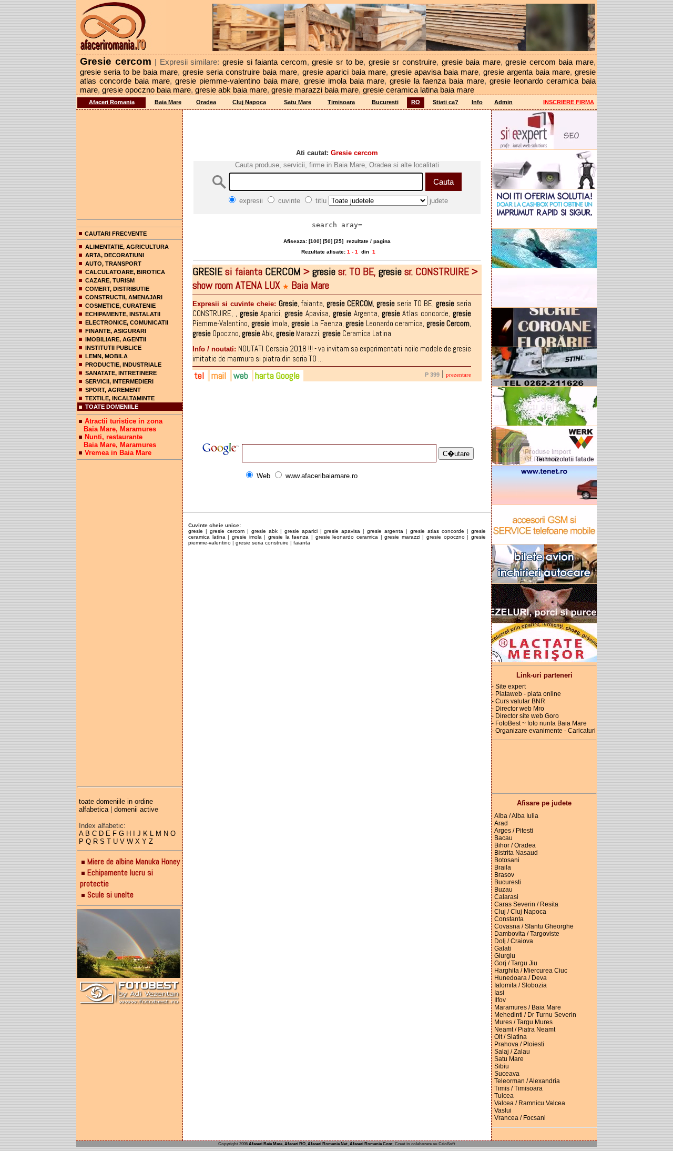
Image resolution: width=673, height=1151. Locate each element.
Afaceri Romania (112, 102)
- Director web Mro (518, 708)
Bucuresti (385, 102)
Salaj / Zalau (512, 1051)
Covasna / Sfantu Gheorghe (534, 926)
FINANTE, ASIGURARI (115, 331)
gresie (195, 531)
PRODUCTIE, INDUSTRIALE (123, 364)
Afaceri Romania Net (328, 1144)
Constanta (509, 919)
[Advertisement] (129, 162)
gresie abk (264, 531)
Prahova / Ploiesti (519, 1044)
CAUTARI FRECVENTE (116, 233)
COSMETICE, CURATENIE (120, 305)
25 (338, 241)
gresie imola (247, 537)
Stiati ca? (445, 102)
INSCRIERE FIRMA (568, 102)
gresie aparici (301, 531)
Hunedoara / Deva (520, 978)
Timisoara (341, 102)
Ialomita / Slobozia (520, 985)
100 (315, 241)
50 (327, 241)
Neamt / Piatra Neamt (524, 1029)
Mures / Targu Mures (523, 1022)
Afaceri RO (294, 1144)
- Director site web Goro (525, 716)
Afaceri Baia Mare (265, 1144)
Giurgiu (504, 956)
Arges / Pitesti (513, 830)
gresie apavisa (342, 531)
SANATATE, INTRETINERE (121, 373)
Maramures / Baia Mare (527, 1007)
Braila (502, 867)
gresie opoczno (445, 537)
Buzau (503, 889)
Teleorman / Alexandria (527, 1081)
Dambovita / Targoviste (526, 933)
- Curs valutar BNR (518, 701)
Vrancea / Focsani (520, 1118)
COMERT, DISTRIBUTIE (117, 289)
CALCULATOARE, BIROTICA (125, 272)
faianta (301, 543)
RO (415, 102)
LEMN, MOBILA (106, 356)
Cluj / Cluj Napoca (520, 911)
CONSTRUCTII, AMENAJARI (123, 297)
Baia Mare (168, 102)
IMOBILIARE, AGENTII (115, 339)
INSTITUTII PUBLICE (113, 348)
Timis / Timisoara (518, 1088)
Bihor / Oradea (515, 845)
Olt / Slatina (510, 1037)
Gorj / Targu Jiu (515, 963)
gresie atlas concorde (437, 531)
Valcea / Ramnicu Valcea (529, 1103)
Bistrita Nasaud (516, 852)
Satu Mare (297, 102)
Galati (502, 948)
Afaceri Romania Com (371, 1144)
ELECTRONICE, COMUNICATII (126, 322)
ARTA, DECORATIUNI (114, 255)
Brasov (504, 875)
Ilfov (500, 1000)
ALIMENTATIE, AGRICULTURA (127, 247)
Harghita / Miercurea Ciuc (530, 970)
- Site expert (509, 686)
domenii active (136, 809)
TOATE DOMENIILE (111, 406)
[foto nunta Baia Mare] (129, 944)
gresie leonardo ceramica (346, 537)
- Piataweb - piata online (526, 694)
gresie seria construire (262, 543)
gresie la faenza (288, 537)
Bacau (503, 838)
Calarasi (506, 897)
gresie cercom (227, 531)
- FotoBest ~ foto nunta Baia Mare (539, 723)
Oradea (206, 102)
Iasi (499, 992)
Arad (501, 823)
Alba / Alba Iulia (516, 816)
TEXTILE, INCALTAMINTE (120, 398)
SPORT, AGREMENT (113, 390)
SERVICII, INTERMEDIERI (119, 381)
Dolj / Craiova (513, 941)
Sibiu (501, 1066)
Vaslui (503, 1110)
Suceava (506, 1073)
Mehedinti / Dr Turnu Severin (535, 1014)
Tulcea (504, 1095)
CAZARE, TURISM (110, 280)
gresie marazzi (402, 537)
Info (477, 102)
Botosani (506, 860)
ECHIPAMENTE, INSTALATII (122, 314)
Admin (503, 102)
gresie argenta (385, 531)
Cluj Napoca (249, 102)
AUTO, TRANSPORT (113, 263)
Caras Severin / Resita (526, 904)
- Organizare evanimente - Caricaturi (544, 730)
